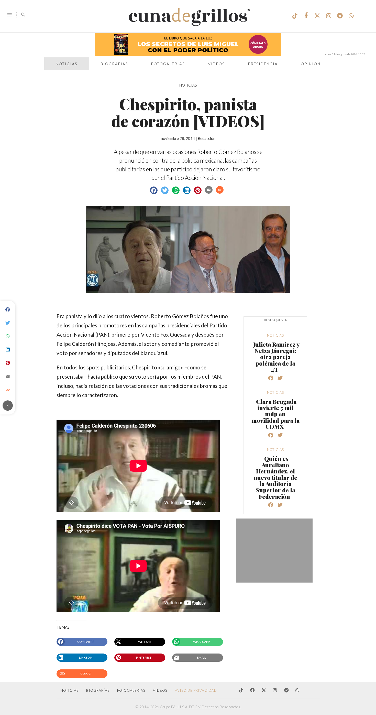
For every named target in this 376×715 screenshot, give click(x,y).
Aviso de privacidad (196, 690)
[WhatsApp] (8, 336)
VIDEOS (160, 690)
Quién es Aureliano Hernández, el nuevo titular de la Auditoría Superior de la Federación (275, 477)
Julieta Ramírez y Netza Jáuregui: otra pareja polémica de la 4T (276, 356)
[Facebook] (8, 310)
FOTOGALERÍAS (131, 690)
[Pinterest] (8, 363)
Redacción (206, 138)
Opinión (310, 63)
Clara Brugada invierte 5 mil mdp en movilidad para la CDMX (275, 414)
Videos (216, 63)
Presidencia (263, 63)
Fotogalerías (168, 63)
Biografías (114, 63)
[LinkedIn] (8, 350)
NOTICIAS (188, 85)
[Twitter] (8, 323)
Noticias (67, 63)
